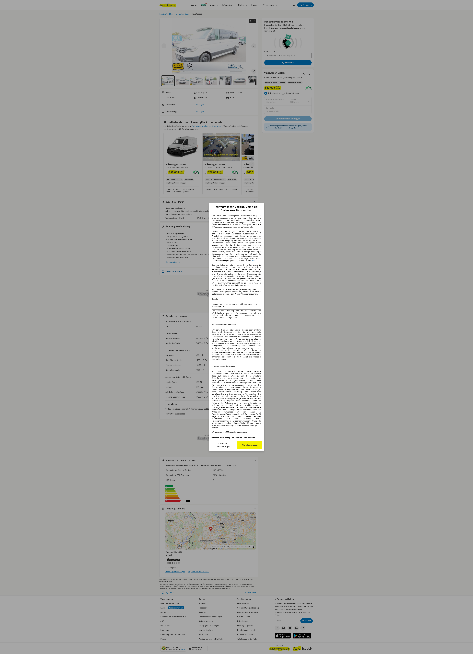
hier (253, 261)
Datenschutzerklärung (220, 437)
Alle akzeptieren (250, 445)
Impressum (237, 437)
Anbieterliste (249, 437)
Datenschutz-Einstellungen (223, 445)
